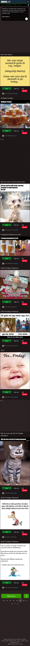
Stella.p (16, 263)
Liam (15, 135)
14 (10, 600)
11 (20, 600)
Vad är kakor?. (6, 16)
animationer (9, 4)
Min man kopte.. (7, 54)
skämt (2, 4)
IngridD (16, 397)
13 (13, 600)
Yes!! (3, 350)
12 (17, 600)
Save (25, 91)
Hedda (15, 93)
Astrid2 (16, 230)
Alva (15, 537)
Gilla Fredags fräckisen (9, 268)
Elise (15, 493)
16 (3, 600)
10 (23, 600)
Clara (15, 307)
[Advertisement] (15, 37)
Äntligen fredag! (7, 98)
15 (7, 600)
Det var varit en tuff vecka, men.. (13, 182)
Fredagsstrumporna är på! (11, 234)
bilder (15, 4)
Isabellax (16, 587)
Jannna (16, 345)
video (19, 4)
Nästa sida (10, 596)
